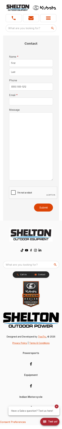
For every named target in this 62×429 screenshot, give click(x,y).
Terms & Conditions (39, 343)
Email (18, 95)
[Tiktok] (22, 250)
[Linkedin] (39, 250)
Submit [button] (43, 207)
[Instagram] (35, 250)
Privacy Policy (19, 343)
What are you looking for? (24, 28)
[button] (14, 18)
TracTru (42, 336)
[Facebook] (31, 250)
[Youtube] (26, 250)
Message (14, 109)
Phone (13, 80)
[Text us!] (50, 422)
